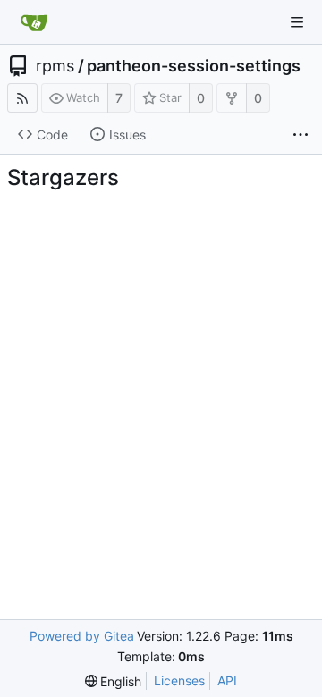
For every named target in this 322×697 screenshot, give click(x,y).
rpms (55, 66)
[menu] (113, 681)
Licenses (179, 680)
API (227, 680)
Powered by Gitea (82, 635)
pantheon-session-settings (194, 66)
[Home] (34, 22)
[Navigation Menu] (297, 22)
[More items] (300, 135)
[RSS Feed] (22, 98)
